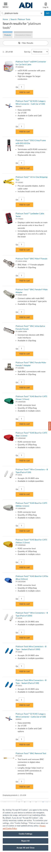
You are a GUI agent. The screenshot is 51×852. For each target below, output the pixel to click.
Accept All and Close (26, 848)
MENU (5, 7)
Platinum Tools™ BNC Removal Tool (31, 753)
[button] (49, 426)
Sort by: (27, 52)
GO (47, 13)
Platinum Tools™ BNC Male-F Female (31, 258)
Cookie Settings (25, 834)
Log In (45, 7)
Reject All (25, 841)
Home (5, 19)
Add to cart (24, 92)
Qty (17, 87)
